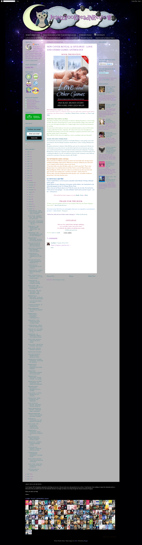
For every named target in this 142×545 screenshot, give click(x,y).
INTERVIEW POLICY (85, 35)
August (30, 192)
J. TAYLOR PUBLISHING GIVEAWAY (34, 301)
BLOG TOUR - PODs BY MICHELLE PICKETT (34, 348)
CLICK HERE (105, 80)
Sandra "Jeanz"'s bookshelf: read (36, 498)
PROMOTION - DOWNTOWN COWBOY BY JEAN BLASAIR (35, 372)
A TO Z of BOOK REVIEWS (33, 38)
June (30, 197)
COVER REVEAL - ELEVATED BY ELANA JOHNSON (35, 266)
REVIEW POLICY (100, 35)
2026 (28, 152)
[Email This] (64, 233)
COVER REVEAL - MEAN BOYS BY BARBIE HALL (35, 325)
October (31, 187)
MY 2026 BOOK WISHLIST (52, 38)
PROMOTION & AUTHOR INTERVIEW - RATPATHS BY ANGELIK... (35, 361)
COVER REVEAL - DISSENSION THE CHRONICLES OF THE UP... (34, 255)
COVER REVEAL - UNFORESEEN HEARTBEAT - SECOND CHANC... (35, 454)
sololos (75, 541)
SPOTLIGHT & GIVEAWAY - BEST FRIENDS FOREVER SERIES (35, 249)
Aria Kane (82, 113)
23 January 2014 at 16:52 (62, 243)
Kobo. (86, 195)
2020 (28, 166)
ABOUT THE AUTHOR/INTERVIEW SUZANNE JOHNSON (111, 135)
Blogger (86, 541)
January (31, 209)
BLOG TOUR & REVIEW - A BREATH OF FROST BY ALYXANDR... (35, 460)
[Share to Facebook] (69, 233)
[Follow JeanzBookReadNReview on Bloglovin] (106, 65)
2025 (28, 154)
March (30, 204)
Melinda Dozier (75, 113)
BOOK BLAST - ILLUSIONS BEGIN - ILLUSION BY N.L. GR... (35, 330)
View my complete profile (31, 60)
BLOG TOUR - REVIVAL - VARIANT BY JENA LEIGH (35, 341)
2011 (28, 479)
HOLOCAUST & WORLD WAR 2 (105, 38)
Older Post (91, 276)
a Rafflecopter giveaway (71, 230)
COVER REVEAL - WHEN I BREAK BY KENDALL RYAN (35, 271)
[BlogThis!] (66, 233)
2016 (28, 175)
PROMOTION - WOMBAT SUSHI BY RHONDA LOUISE (34, 443)
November (31, 185)
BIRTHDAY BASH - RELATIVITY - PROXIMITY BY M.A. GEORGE (34, 388)
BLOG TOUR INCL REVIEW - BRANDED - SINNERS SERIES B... (35, 404)
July (30, 194)
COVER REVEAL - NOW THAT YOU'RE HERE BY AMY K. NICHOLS (35, 212)
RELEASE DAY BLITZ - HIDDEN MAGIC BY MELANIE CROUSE (34, 244)
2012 (28, 476)
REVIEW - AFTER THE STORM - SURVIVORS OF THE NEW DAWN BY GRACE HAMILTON (107, 90)
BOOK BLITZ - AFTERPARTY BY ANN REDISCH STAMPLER (35, 420)
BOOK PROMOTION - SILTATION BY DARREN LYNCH (35, 310)
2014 (28, 180)
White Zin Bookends (82, 214)
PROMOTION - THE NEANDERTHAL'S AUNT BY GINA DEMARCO (35, 234)
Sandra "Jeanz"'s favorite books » (110, 537)
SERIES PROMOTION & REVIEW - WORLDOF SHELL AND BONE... (34, 410)
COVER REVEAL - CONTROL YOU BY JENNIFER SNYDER (34, 282)
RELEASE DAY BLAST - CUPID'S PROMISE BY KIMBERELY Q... (34, 261)
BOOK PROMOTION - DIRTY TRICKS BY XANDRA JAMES (34, 438)
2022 (28, 161)
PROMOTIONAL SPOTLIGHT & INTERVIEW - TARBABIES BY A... (34, 316)
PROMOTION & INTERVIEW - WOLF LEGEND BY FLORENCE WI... (35, 432)
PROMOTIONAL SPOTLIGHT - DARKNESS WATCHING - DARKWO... (35, 366)
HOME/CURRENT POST (33, 35)
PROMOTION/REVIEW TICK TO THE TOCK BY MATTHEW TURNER (35, 415)
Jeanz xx (37, 44)
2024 (28, 156)
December (31, 182)
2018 (28, 171)
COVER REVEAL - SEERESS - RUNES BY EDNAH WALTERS (34, 448)
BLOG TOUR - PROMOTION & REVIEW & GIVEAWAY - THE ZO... (35, 222)
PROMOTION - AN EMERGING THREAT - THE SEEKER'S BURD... (35, 335)
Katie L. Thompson (62, 211)
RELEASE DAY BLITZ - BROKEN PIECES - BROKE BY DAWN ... (34, 355)
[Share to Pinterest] (71, 233)
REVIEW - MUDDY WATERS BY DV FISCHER (111, 106)
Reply (52, 247)
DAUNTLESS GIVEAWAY (34, 352)
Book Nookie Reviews (61, 205)
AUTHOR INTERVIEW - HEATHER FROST (110, 120)
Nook (81, 195)
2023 (28, 159)
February (31, 206)
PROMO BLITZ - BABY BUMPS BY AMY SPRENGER (34, 399)
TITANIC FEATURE (87, 38)
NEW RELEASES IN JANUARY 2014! (33, 469)
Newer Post (50, 276)
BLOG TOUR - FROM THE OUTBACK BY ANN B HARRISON (35, 465)
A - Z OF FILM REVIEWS (70, 38)
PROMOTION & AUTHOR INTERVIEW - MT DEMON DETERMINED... (35, 383)
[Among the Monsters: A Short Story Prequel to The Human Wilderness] (114, 524)
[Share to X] (67, 233)
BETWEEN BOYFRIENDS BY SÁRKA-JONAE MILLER (110, 164)
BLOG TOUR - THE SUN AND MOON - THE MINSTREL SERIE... (34, 292)
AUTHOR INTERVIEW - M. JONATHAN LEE (35, 305)
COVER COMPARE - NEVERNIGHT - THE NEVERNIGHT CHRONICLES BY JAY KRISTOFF (111, 150)
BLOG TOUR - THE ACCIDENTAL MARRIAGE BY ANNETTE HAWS (33, 426)
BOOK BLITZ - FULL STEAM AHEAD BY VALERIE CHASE (34, 321)
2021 (28, 163)
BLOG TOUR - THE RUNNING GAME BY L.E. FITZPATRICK (35, 287)
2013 (28, 474)
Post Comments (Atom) (59, 280)
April (30, 201)
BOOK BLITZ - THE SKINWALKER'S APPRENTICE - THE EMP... (34, 228)
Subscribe (34, 138)
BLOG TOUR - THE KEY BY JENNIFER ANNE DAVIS (35, 345)
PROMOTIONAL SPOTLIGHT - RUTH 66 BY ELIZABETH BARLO (35, 239)
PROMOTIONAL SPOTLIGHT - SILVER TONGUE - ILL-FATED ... (35, 377)
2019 (28, 168)
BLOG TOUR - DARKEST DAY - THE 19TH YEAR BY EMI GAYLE (35, 217)
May (30, 199)
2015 (28, 178)
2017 (28, 173)
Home (71, 276)
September (31, 189)
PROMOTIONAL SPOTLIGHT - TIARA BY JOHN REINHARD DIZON (35, 297)
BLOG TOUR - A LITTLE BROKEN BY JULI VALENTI (34, 394)
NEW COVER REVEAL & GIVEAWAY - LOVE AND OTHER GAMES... (35, 277)
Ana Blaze (68, 113)
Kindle (77, 195)
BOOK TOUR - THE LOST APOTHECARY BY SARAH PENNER (111, 179)
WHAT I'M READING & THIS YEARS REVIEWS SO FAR (59, 35)
